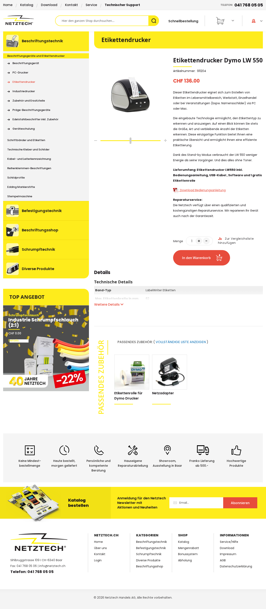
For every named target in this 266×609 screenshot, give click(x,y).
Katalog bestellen (78, 502)
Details (102, 273)
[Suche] (153, 20)
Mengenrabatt (188, 548)
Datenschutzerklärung (236, 566)
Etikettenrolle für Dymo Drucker (128, 396)
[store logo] (29, 20)
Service (91, 5)
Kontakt (71, 5)
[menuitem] (46, 41)
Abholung (185, 560)
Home (7, 5)
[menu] (46, 154)
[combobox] (107, 20)
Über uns (100, 548)
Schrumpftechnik (148, 554)
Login (98, 560)
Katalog (26, 5)
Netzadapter (163, 393)
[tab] (102, 274)
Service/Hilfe (229, 542)
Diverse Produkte (148, 560)
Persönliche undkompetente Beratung (98, 466)
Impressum (228, 554)
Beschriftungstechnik (151, 542)
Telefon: (241, 5)
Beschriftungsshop (149, 566)
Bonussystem (188, 554)
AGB (223, 560)
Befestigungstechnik (151, 548)
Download (49, 5)
